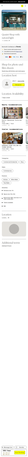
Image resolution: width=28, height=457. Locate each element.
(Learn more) (19, 51)
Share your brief (21, 1)
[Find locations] (22, 6)
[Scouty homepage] (5, 6)
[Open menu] (25, 6)
